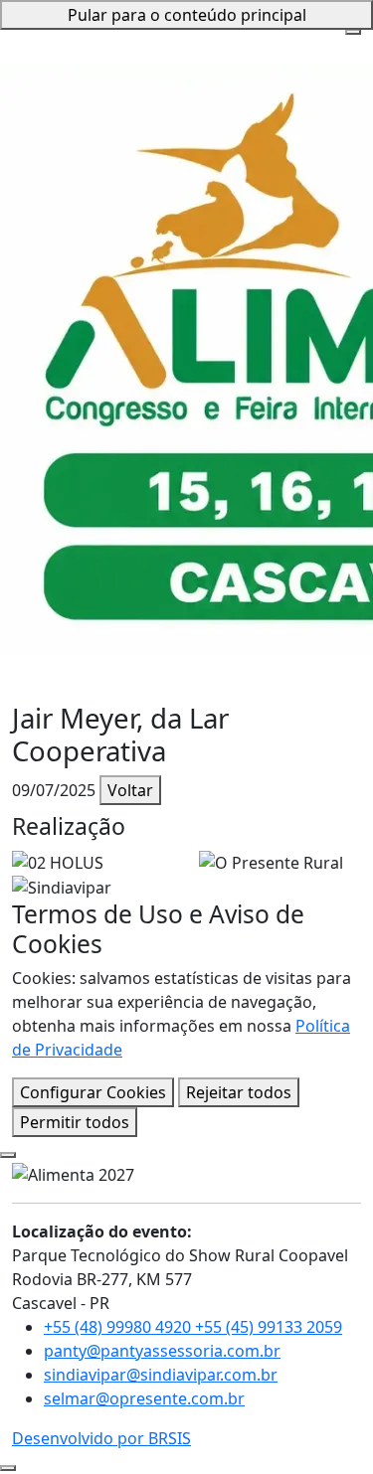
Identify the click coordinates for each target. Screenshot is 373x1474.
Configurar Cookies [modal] (93, 1092)
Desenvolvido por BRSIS (101, 1438)
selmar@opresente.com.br (144, 1398)
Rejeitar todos (238, 1092)
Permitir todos (74, 1122)
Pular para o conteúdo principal (187, 15)
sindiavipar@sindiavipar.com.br (161, 1375)
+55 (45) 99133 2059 (268, 1327)
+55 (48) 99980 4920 (119, 1327)
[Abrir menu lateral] (353, 32)
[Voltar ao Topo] (8, 1468)
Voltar (130, 790)
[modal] (8, 1155)
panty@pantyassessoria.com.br (162, 1351)
